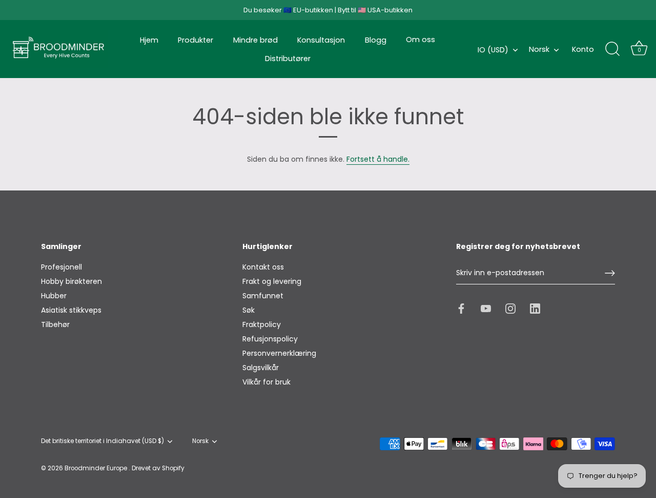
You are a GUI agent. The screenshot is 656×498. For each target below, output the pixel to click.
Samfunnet (262, 296)
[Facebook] (461, 307)
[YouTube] (486, 307)
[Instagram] (510, 307)
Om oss (420, 39)
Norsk (539, 49)
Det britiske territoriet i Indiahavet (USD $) (102, 441)
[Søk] (612, 49)
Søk (248, 310)
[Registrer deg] (610, 273)
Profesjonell (61, 267)
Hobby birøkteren (71, 281)
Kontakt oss (263, 267)
